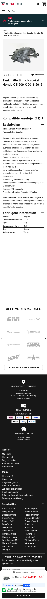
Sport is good (31, 530)
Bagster (13, 75)
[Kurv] (44, 4)
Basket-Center (8, 508)
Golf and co (7, 530)
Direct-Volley (8, 517)
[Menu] (3, 11)
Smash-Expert (31, 521)
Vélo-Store (29, 543)
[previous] (2, 338)
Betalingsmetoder (10, 491)
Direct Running (9, 514)
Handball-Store (9, 533)
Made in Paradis (9, 543)
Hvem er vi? (7, 476)
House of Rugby (9, 536)
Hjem (5, 30)
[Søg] (9, 11)
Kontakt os (23, 390)
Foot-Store (7, 524)
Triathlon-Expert (32, 540)
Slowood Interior (32, 517)
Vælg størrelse (23, 595)
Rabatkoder (7, 466)
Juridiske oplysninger (12, 488)
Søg (13, 11)
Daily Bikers (7, 511)
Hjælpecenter (8, 457)
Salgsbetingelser (10, 482)
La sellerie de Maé (10, 540)
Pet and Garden (32, 514)
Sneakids (29, 527)
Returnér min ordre (10, 463)
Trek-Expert (30, 536)
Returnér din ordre (23, 439)
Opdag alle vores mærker (23, 367)
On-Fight (6, 549)
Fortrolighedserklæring (12, 498)
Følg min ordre (9, 460)
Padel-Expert (31, 508)
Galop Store (7, 527)
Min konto (6, 453)
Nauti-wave (7, 546)
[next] (45, 338)
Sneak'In (29, 524)
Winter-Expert (31, 546)
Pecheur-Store (31, 511)
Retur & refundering (11, 485)
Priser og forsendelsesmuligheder (17, 495)
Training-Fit (30, 533)
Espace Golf (7, 521)
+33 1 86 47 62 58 (23, 398)
